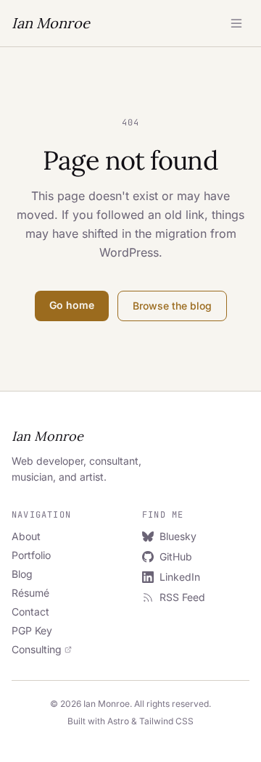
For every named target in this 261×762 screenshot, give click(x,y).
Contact (30, 611)
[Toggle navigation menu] (236, 23)
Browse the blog (172, 305)
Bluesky (178, 536)
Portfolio (31, 555)
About (26, 536)
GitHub (176, 556)
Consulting (37, 649)
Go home (71, 305)
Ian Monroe (51, 23)
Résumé (30, 593)
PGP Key (32, 630)
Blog (22, 574)
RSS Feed (182, 597)
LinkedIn (180, 577)
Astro (118, 721)
